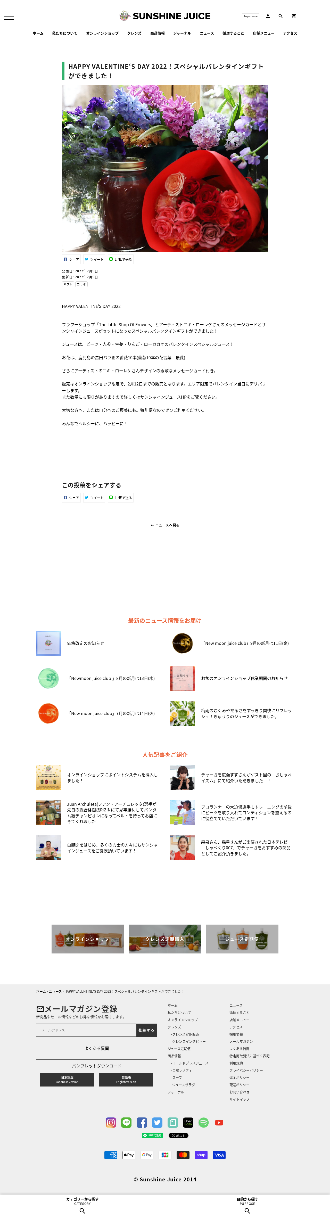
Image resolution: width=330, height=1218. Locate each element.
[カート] (293, 16)
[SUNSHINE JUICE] (171, 16)
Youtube (219, 1122)
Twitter (157, 1122)
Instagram (111, 1122)
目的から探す (247, 1201)
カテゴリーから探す (82, 1201)
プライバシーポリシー (246, 1070)
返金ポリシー (239, 1077)
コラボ (81, 284)
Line (126, 1122)
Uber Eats (188, 1122)
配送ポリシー (239, 1084)
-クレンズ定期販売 (185, 1034)
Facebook (142, 1122)
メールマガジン (241, 1041)
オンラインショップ (102, 33)
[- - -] (9, 16)
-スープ (176, 1077)
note (173, 1122)
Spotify (204, 1122)
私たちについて (64, 33)
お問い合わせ (239, 1091)
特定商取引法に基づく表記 (249, 1055)
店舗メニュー (264, 33)
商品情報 (157, 33)
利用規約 (236, 1063)
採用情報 (236, 1034)
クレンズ (134, 33)
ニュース (207, 33)
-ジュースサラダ (183, 1084)
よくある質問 (96, 1048)
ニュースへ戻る (167, 524)
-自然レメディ (181, 1070)
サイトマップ (239, 1099)
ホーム (38, 33)
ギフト (68, 284)
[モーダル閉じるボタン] (283, 588)
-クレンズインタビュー (188, 1041)
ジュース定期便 (179, 1048)
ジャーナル (182, 33)
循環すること (233, 33)
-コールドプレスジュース (190, 1063)
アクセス (290, 33)
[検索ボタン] (281, 16)
